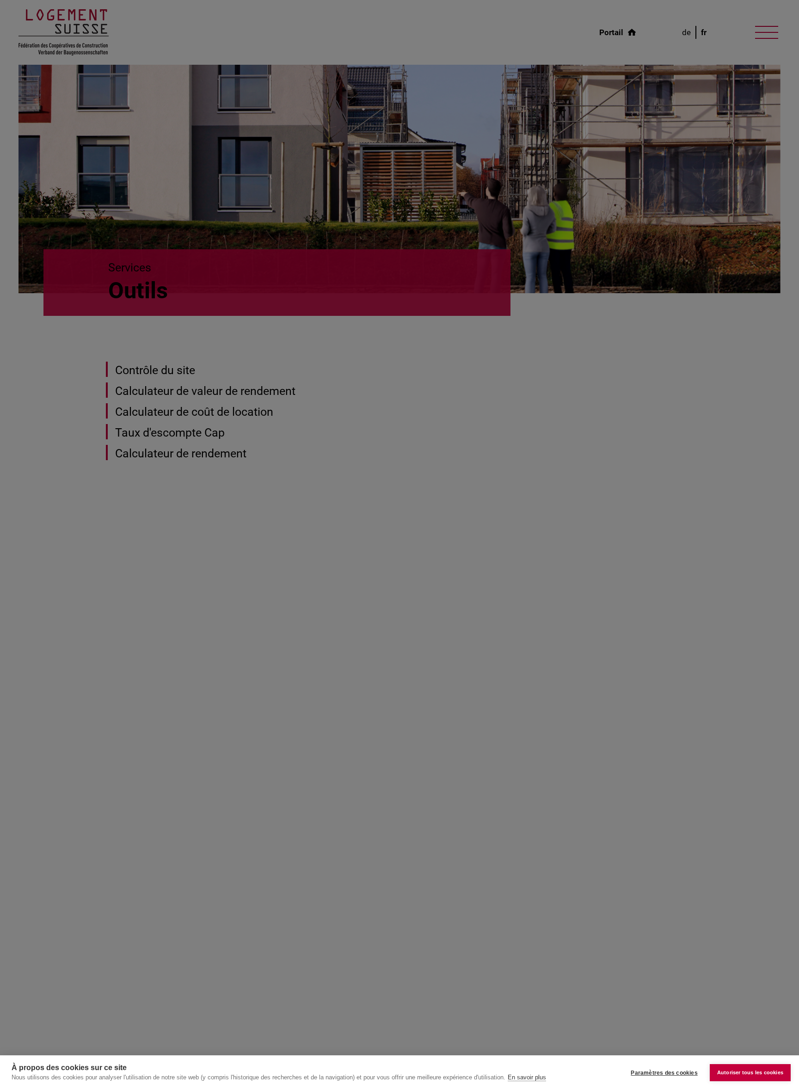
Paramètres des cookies (664, 1073)
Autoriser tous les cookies (750, 1072)
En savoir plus (527, 1077)
